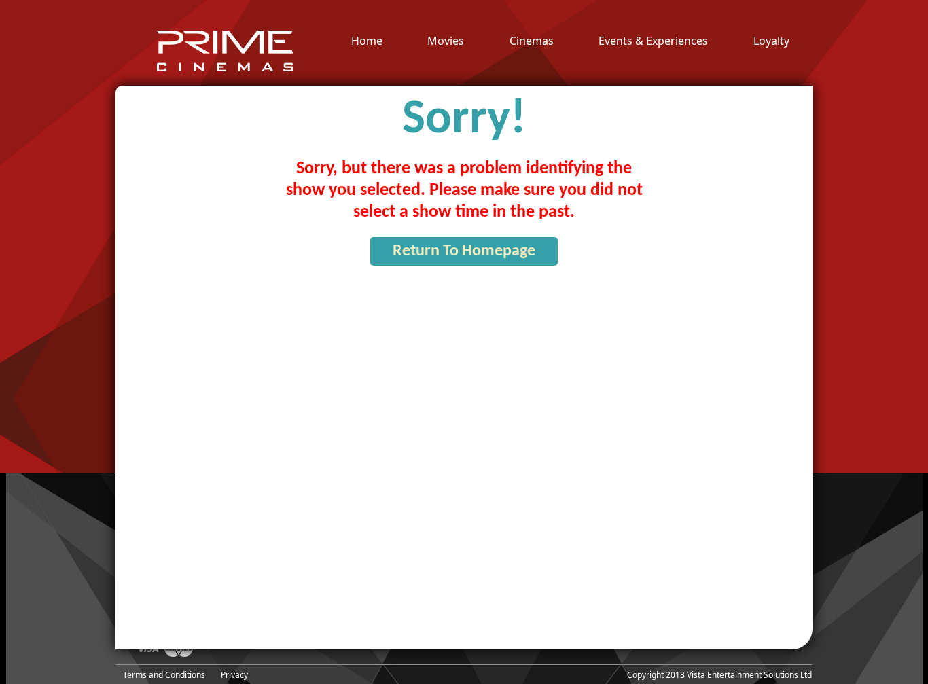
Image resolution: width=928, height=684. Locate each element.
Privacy (234, 675)
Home (366, 41)
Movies (445, 41)
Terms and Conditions (164, 675)
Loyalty (771, 41)
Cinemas (532, 41)
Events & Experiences (653, 41)
